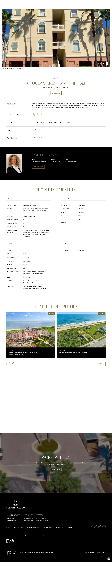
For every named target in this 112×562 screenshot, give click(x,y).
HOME (8, 527)
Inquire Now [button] (56, 93)
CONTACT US (59, 527)
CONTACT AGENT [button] (38, 166)
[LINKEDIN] (99, 526)
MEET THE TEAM (18, 527)
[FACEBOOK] (91, 526)
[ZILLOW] (104, 526)
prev (7, 63)
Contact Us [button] (56, 469)
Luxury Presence (48, 552)
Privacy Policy (101, 552)
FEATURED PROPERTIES (33, 527)
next (11, 63)
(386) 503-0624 (28, 518)
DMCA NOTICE (71, 527)
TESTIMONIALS (48, 527)
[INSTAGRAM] (95, 526)
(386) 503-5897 (56, 161)
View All (101, 363)
